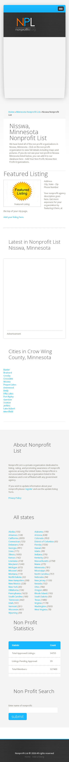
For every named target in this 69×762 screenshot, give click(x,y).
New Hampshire (16, 580)
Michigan (13, 567)
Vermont (13, 606)
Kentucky (38, 557)
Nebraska (39, 577)
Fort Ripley (9, 396)
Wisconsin (13, 609)
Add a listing (38, 757)
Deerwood (9, 387)
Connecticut (14, 541)
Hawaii (37, 548)
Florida (37, 544)
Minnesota (39, 567)
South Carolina (16, 596)
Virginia (38, 603)
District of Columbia (44, 541)
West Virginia (40, 609)
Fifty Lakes (8, 393)
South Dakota (40, 596)
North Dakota (15, 577)
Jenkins (7, 405)
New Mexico (14, 583)
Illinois (12, 554)
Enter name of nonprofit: (20, 705)
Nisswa (7, 381)
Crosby (7, 375)
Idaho (37, 551)
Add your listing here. (14, 217)
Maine (37, 564)
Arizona (38, 535)
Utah (11, 603)
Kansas (12, 557)
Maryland (13, 564)
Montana (13, 574)
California (13, 538)
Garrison (8, 399)
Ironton (7, 402)
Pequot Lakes (10, 384)
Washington (40, 606)
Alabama (38, 531)
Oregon (38, 590)
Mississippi (39, 570)
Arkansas (13, 535)
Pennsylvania (15, 593)
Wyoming (13, 613)
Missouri (13, 570)
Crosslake (8, 378)
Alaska (12, 531)
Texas (37, 600)
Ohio (36, 587)
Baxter (7, 369)
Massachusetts (41, 561)
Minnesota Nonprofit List (28, 112)
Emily (6, 390)
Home (11, 112)
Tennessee (14, 600)
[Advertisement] (34, 73)
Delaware (13, 544)
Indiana (38, 554)
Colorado (39, 538)
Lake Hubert (9, 408)
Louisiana (13, 561)
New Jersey (39, 580)
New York (13, 587)
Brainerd (8, 372)
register (29, 489)
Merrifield (8, 411)
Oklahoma (13, 590)
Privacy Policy (15, 498)
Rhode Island (40, 593)
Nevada (38, 583)
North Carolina (41, 574)
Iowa (11, 551)
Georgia (12, 548)
